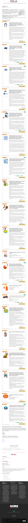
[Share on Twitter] (13, 454)
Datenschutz (14, 516)
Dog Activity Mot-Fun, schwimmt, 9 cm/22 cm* (15, 285)
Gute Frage (3, 440)
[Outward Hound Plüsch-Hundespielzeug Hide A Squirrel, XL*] (5, 334)
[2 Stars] (11, 446)
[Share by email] (15, 454)
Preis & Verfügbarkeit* (22, 63)
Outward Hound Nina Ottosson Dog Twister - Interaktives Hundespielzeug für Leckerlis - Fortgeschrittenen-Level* (17, 406)
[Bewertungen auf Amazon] (5, 28)
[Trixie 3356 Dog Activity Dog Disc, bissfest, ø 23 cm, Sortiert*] (5, 396)
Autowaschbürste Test (6, 477)
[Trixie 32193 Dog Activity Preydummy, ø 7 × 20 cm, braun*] (5, 297)
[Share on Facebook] (12, 454)
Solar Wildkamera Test (6, 480)
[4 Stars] (12, 446)
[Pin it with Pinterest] (14, 454)
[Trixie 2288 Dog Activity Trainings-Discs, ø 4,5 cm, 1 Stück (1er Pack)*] (5, 254)
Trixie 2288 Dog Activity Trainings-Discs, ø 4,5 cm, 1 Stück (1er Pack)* (17, 253)
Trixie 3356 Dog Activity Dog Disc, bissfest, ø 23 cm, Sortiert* (16, 395)
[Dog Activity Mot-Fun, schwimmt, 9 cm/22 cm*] (5, 288)
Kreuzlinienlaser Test (5, 476)
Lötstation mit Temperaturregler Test (21, 452)
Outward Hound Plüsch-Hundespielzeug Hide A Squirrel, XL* (16, 332)
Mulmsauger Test (4, 452)
